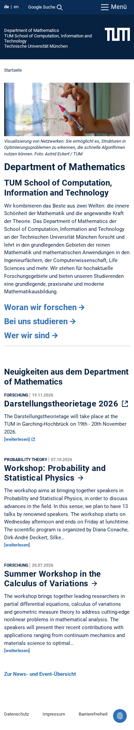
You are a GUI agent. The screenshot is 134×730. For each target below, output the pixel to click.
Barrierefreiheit (93, 714)
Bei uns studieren (36, 321)
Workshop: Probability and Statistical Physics (55, 473)
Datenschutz (16, 714)
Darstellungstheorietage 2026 (62, 404)
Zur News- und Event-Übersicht (40, 674)
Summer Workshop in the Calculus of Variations (52, 578)
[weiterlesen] (17, 439)
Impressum (54, 714)
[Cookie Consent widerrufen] (120, 716)
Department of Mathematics (31, 30)
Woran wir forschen (40, 307)
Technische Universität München (36, 46)
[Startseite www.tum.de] (117, 34)
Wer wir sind (27, 335)
